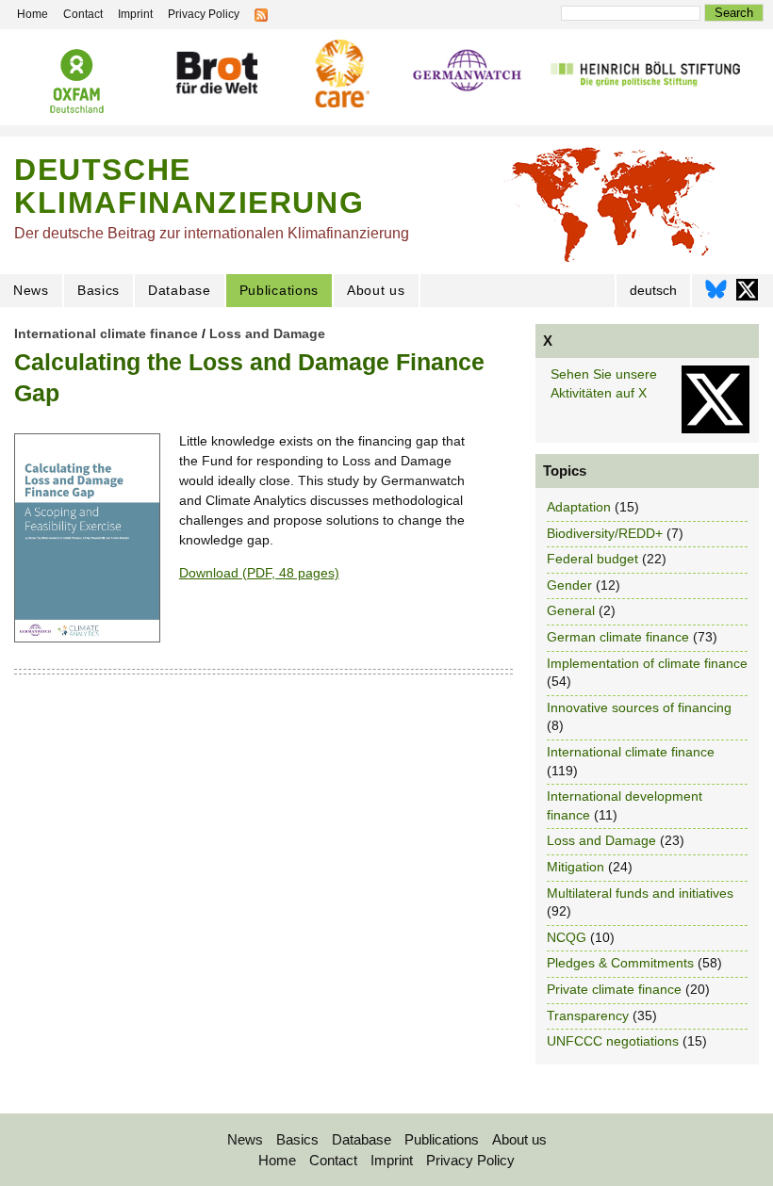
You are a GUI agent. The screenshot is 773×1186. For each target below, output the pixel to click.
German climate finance (618, 636)
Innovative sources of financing (639, 707)
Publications (279, 290)
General (571, 610)
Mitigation (575, 866)
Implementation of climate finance (647, 663)
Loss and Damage (267, 333)
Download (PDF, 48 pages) (259, 572)
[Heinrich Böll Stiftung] (645, 72)
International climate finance (106, 333)
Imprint (391, 1160)
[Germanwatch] (467, 72)
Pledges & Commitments (620, 962)
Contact (333, 1160)
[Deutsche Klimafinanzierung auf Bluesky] (716, 294)
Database (179, 290)
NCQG (566, 937)
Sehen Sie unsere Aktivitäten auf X (604, 383)
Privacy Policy (470, 1160)
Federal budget (592, 558)
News (31, 290)
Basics (98, 290)
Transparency (588, 1015)
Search (734, 13)
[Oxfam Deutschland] (77, 81)
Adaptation (579, 506)
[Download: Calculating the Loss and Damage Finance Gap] (87, 637)
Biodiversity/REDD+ (605, 533)
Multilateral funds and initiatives (640, 893)
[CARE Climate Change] (340, 73)
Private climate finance (614, 989)
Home (277, 1160)
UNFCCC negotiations (613, 1040)
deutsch (653, 290)
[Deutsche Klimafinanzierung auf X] (747, 294)
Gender (569, 585)
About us (376, 290)
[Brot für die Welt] (216, 72)
